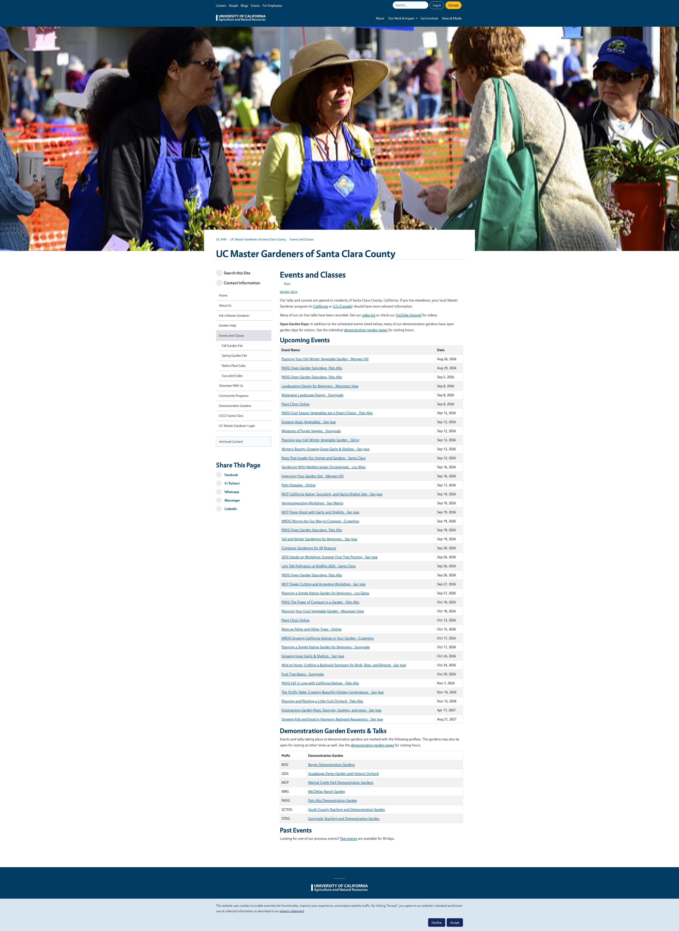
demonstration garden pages (365, 330)
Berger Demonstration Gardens (331, 764)
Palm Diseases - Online (299, 485)
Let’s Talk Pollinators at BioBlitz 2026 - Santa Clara (319, 566)
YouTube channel (408, 315)
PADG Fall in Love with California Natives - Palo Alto (320, 683)
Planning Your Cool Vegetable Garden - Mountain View (323, 611)
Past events (348, 838)
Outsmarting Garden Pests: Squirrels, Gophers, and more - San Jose (331, 710)
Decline (437, 922)
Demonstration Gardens (235, 406)
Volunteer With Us (231, 385)
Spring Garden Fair (234, 355)
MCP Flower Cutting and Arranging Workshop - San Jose (323, 584)
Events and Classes (231, 335)
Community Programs (233, 395)
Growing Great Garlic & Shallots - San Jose (313, 656)
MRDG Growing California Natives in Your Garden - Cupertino (328, 638)
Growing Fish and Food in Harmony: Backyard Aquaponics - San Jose (332, 719)
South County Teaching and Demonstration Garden (346, 809)
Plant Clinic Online (295, 404)
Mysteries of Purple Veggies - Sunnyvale (311, 431)
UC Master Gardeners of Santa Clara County (258, 239)
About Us (225, 305)
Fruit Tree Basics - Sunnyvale (303, 674)
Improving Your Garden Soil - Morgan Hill (313, 476)
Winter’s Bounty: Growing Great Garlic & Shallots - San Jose (325, 449)
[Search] (426, 5)
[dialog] (339, 914)
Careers (221, 5)
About (380, 18)
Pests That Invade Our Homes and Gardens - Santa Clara (323, 458)
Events (255, 5)
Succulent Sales (232, 375)
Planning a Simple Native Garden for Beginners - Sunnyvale (326, 647)
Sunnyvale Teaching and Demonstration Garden (343, 818)
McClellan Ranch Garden (326, 791)
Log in (437, 5)
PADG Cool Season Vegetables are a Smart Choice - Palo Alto (327, 413)
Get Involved (429, 18)
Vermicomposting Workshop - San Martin (312, 503)
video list (368, 315)
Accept (454, 922)
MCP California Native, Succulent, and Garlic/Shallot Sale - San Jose (332, 494)
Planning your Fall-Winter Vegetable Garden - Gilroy (320, 440)
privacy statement (292, 911)
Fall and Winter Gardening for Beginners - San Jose (319, 539)
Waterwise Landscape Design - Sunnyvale (312, 395)
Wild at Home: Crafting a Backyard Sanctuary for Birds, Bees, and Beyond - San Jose (344, 665)
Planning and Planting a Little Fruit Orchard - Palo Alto (322, 701)
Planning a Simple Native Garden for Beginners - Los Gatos (325, 593)
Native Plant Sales (234, 365)
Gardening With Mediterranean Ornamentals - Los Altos (323, 467)
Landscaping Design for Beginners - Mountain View (320, 386)
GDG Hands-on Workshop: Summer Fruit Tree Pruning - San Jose (330, 557)
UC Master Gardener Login (237, 426)
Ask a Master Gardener (234, 315)
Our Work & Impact (401, 18)
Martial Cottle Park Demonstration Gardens (340, 782)
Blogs (244, 5)
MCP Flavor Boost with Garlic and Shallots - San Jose (320, 512)
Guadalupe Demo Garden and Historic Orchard (343, 773)
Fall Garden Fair (232, 345)
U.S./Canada (342, 306)
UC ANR (221, 239)
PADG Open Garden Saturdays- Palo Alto (312, 368)
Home (223, 295)
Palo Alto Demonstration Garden (332, 800)
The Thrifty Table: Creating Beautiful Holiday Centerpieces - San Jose (333, 692)
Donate (453, 5)
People (233, 5)
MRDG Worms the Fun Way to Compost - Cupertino (320, 521)
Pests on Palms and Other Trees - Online (311, 629)
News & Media (452, 18)
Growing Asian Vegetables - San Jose (309, 422)
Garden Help (227, 325)
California (320, 306)
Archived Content (231, 441)
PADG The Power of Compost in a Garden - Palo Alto (320, 602)
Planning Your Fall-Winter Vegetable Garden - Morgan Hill (325, 359)
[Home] (241, 18)
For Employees (272, 5)
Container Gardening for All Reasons (309, 548)
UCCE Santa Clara (231, 415)
